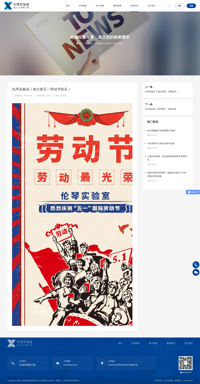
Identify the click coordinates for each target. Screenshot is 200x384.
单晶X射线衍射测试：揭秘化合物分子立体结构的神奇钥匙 (166, 174)
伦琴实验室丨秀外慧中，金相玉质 (160, 109)
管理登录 (178, 380)
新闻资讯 (134, 6)
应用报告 (83, 6)
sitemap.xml (188, 380)
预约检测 (117, 6)
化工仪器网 (168, 380)
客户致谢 (100, 6)
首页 (68, 6)
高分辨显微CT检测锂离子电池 (161, 130)
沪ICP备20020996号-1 (71, 380)
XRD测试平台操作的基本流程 (161, 143)
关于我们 (151, 6)
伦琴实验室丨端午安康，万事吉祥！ (161, 91)
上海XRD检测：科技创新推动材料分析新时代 (167, 158)
